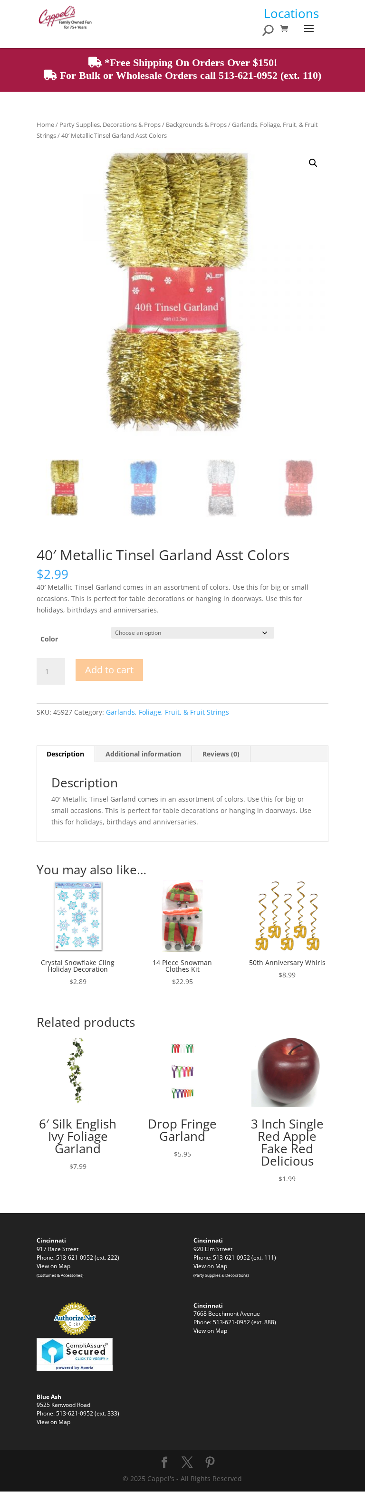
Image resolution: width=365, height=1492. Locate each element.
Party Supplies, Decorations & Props (110, 124)
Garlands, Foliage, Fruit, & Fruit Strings (167, 712)
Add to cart (109, 669)
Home (45, 124)
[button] (313, 163)
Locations (291, 13)
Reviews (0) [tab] (221, 753)
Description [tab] (65, 753)
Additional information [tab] (143, 753)
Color (49, 638)
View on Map (53, 1266)
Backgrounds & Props (196, 124)
